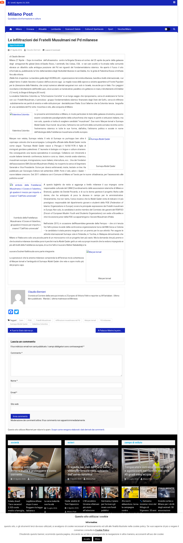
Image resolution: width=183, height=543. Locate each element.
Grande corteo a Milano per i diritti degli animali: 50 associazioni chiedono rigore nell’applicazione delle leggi (166, 510)
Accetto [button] (87, 539)
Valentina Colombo (40, 324)
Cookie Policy (102, 530)
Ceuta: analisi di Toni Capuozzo (72, 502)
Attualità (42, 29)
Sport (110, 29)
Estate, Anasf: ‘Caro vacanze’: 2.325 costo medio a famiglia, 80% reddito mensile (16, 509)
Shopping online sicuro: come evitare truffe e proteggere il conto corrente (33, 470)
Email (14, 392)
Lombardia (56, 29)
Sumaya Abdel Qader (19, 324)
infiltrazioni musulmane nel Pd (68, 320)
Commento (16, 353)
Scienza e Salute (72, 29)
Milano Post (20, 14)
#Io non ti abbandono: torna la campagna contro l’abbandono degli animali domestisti (130, 510)
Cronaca (30, 29)
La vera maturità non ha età (51, 502)
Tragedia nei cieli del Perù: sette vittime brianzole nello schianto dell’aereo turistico (89, 470)
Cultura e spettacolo (94, 29)
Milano (19, 29)
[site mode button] (167, 29)
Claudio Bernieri (33, 50)
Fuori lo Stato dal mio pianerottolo (24, 330)
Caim (21, 320)
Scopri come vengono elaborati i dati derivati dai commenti (77, 429)
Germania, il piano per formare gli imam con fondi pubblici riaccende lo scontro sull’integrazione (109, 510)
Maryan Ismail (90, 320)
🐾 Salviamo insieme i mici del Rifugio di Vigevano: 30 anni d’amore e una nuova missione (148, 509)
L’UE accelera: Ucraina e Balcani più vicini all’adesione (91, 506)
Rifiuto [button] (97, 539)
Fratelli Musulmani (43, 320)
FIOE (30, 320)
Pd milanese (106, 320)
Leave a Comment (52, 50)
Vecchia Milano (124, 29)
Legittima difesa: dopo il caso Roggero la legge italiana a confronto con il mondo (34, 509)
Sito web (15, 404)
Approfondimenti (16, 45)
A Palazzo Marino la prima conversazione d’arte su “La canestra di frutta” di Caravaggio (111, 330)
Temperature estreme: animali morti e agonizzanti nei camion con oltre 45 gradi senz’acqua (148, 470)
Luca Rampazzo (36, 479)
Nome (14, 381)
